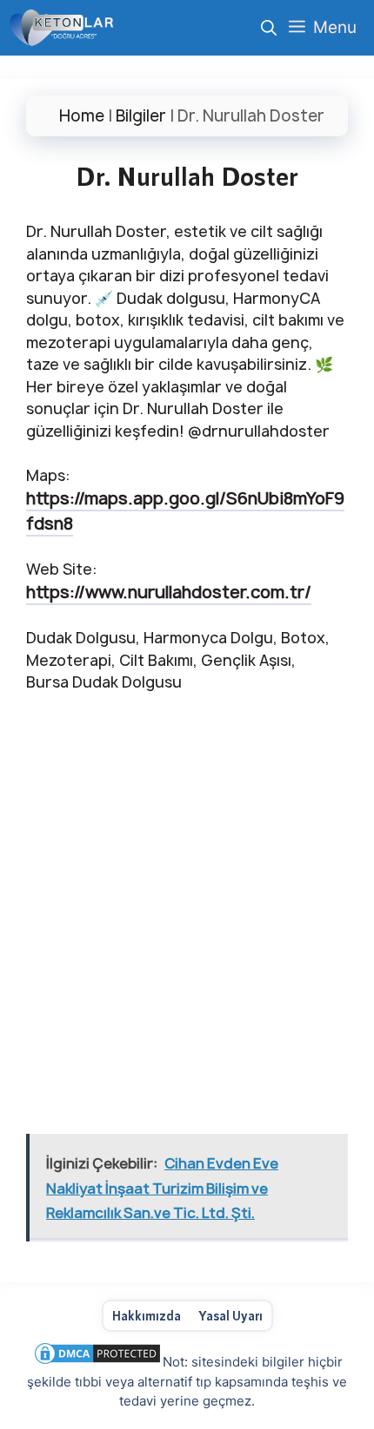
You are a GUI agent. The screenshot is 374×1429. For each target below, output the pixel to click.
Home (81, 116)
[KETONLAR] (62, 28)
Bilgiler (141, 116)
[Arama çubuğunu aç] (269, 28)
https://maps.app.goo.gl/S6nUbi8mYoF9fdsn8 (185, 511)
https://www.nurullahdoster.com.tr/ (168, 592)
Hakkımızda (146, 1315)
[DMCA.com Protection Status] (97, 1362)
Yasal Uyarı (230, 1315)
